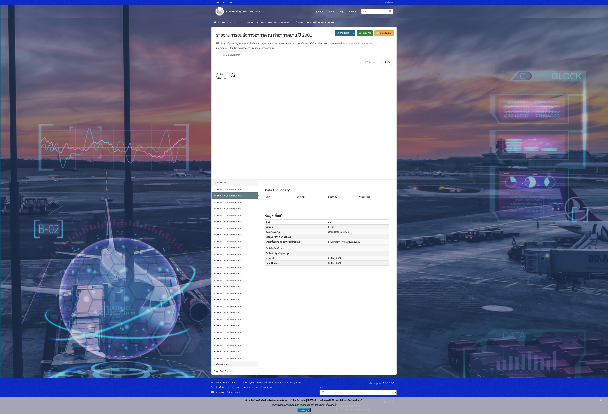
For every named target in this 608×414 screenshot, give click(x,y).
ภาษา (322, 387)
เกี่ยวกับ (353, 11)
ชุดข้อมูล (319, 11)
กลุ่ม (342, 11)
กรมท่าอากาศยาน (243, 22)
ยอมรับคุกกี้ (304, 410)
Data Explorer (232, 54)
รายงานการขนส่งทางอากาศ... (228, 189)
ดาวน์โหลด (344, 33)
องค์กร (332, 11)
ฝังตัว (387, 62)
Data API (366, 33)
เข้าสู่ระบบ (389, 2)
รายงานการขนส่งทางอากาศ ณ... (275, 22)
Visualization (385, 33)
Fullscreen (371, 62)
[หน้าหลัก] (215, 22)
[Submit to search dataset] (390, 11)
